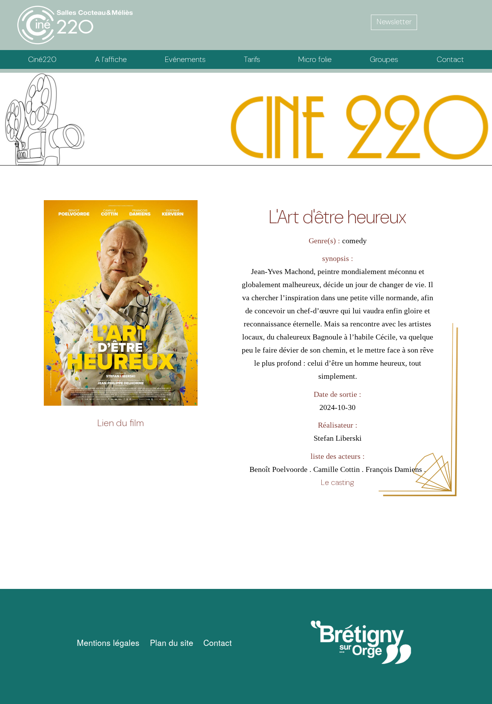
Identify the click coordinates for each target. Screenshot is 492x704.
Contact (450, 59)
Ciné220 (42, 59)
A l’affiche (111, 59)
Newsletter (394, 22)
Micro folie (315, 59)
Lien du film (120, 423)
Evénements (185, 59)
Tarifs (252, 59)
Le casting (337, 482)
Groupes (384, 59)
